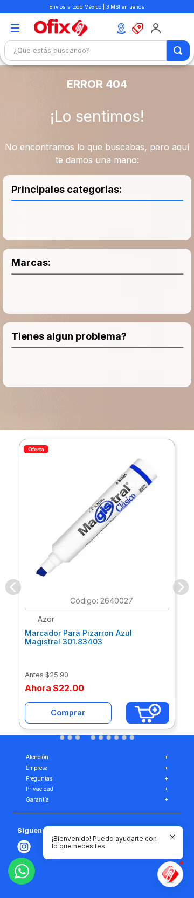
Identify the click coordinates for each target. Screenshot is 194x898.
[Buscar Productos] (179, 50)
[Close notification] (172, 837)
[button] (14, 29)
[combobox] (97, 50)
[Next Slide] (180, 587)
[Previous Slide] (13, 587)
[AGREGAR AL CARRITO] (147, 713)
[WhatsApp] (21, 871)
